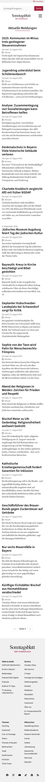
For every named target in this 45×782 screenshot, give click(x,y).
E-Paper (27, 673)
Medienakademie (31, 730)
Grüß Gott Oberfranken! (11, 665)
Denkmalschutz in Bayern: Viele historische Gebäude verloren (19, 151)
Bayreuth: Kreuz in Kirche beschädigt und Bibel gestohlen (19, 268)
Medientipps (7, 673)
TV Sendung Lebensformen (7, 691)
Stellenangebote (31, 682)
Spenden (27, 762)
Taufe (4, 751)
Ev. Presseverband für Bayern (32, 712)
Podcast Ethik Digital (10, 677)
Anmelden (39, 1)
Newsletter (28, 694)
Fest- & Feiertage (9, 734)
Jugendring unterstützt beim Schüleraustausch (21, 72)
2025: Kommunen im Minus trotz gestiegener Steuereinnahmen (20, 42)
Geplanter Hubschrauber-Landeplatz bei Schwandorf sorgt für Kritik (20, 307)
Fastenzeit (6, 730)
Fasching (5, 726)
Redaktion (28, 690)
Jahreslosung (29, 747)
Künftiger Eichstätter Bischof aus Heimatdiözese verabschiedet (21, 589)
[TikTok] (26, 776)
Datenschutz (29, 698)
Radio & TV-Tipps (8, 686)
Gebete (27, 742)
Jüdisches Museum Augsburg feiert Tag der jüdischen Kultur (22, 231)
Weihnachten (7, 747)
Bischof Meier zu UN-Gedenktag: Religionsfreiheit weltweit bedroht (21, 422)
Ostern (4, 738)
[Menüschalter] (40, 15)
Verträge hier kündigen (33, 677)
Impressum (28, 703)
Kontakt (27, 686)
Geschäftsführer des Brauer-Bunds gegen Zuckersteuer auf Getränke (22, 509)
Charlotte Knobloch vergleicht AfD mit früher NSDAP (22, 191)
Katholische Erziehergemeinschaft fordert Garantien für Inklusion (22, 467)
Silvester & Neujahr (9, 742)
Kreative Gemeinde (32, 734)
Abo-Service (29, 669)
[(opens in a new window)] (7, 776)
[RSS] (38, 776)
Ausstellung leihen (31, 726)
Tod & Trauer (7, 763)
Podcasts (5, 682)
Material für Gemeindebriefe (30, 752)
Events (27, 738)
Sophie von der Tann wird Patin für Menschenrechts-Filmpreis (19, 348)
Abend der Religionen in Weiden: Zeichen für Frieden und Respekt (21, 390)
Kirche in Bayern (8, 669)
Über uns (27, 707)
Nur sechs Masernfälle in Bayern (18, 549)
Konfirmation (7, 755)
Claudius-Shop (30, 665)
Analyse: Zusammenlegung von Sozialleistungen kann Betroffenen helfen (20, 109)
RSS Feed (28, 758)
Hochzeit (5, 759)
